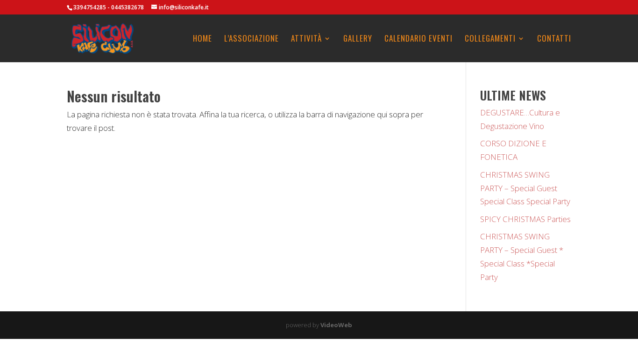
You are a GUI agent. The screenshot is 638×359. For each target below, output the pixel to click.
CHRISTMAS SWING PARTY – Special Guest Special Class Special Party (525, 188)
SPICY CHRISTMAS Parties (525, 219)
